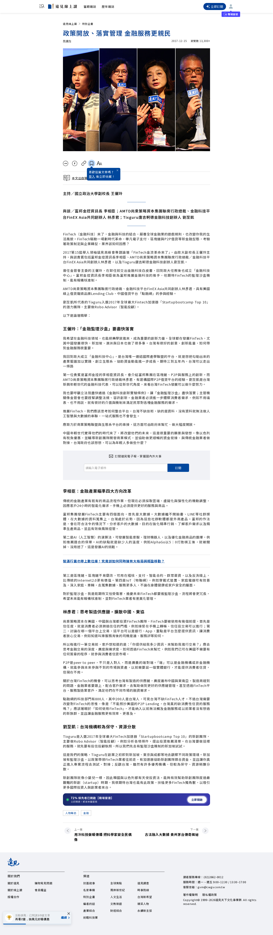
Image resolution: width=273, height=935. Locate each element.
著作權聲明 (190, 895)
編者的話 (89, 904)
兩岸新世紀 (117, 890)
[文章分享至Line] (65, 163)
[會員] (231, 6)
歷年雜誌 (108, 6)
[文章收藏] (91, 163)
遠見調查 (143, 883)
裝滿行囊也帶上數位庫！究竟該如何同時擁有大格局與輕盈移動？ (114, 561)
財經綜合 (116, 911)
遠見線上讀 (70, 24)
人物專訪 (70, 813)
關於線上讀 (15, 890)
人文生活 (116, 897)
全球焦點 (116, 883)
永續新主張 (144, 911)
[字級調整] (99, 163)
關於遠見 (13, 883)
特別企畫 (87, 24)
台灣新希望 (144, 897)
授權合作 (13, 897)
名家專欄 (89, 890)
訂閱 (178, 468)
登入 (92, 176)
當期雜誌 (90, 6)
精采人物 (143, 904)
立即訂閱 (217, 6)
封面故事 (89, 883)
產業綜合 (89, 911)
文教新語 (116, 904)
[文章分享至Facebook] (74, 163)
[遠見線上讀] (62, 6)
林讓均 (67, 41)
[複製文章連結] (83, 163)
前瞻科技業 (90, 917)
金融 (86, 813)
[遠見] (13, 865)
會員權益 (40, 890)
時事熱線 (143, 890)
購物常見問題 (43, 883)
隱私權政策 (209, 895)
